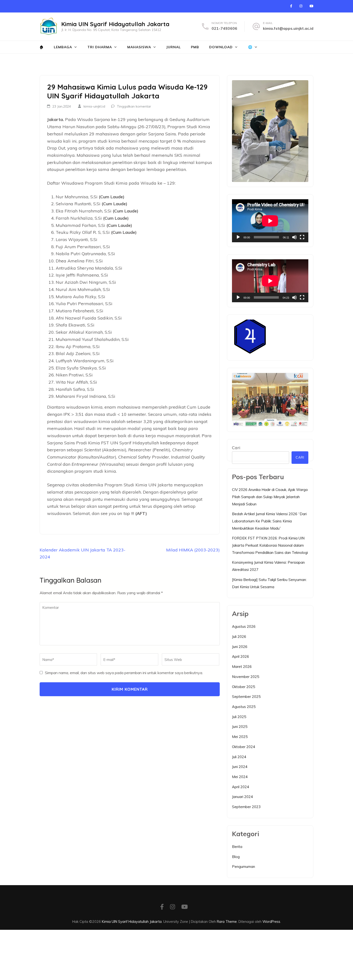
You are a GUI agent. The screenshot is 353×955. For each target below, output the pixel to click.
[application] (270, 220)
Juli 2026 (239, 636)
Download (221, 47)
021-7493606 (224, 28)
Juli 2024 (239, 757)
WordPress (271, 921)
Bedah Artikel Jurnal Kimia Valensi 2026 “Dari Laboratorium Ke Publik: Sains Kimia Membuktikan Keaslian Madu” (269, 521)
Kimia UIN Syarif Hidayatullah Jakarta (115, 24)
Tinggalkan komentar (134, 106)
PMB (195, 47)
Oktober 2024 (243, 746)
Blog (236, 856)
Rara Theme (227, 921)
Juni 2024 (239, 766)
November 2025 (245, 676)
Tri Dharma (99, 47)
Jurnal (173, 47)
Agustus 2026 (244, 626)
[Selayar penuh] (302, 237)
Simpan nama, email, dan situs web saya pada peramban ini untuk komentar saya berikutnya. (124, 672)
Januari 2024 (242, 796)
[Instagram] (300, 6)
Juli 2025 (239, 716)
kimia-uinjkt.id (94, 106)
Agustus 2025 (244, 706)
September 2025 (246, 696)
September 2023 (246, 806)
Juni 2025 (239, 726)
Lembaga (63, 47)
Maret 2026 (242, 666)
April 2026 (240, 656)
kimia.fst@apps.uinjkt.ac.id (288, 28)
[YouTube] (311, 6)
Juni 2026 (239, 646)
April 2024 (240, 787)
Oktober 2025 (243, 686)
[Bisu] (294, 237)
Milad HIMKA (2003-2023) (193, 550)
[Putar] (238, 237)
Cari (236, 447)
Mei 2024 (240, 776)
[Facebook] (291, 6)
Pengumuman (243, 866)
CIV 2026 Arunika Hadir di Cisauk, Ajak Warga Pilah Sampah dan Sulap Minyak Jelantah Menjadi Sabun (270, 496)
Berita (237, 846)
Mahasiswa (139, 47)
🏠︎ (42, 47)
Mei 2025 (240, 736)
